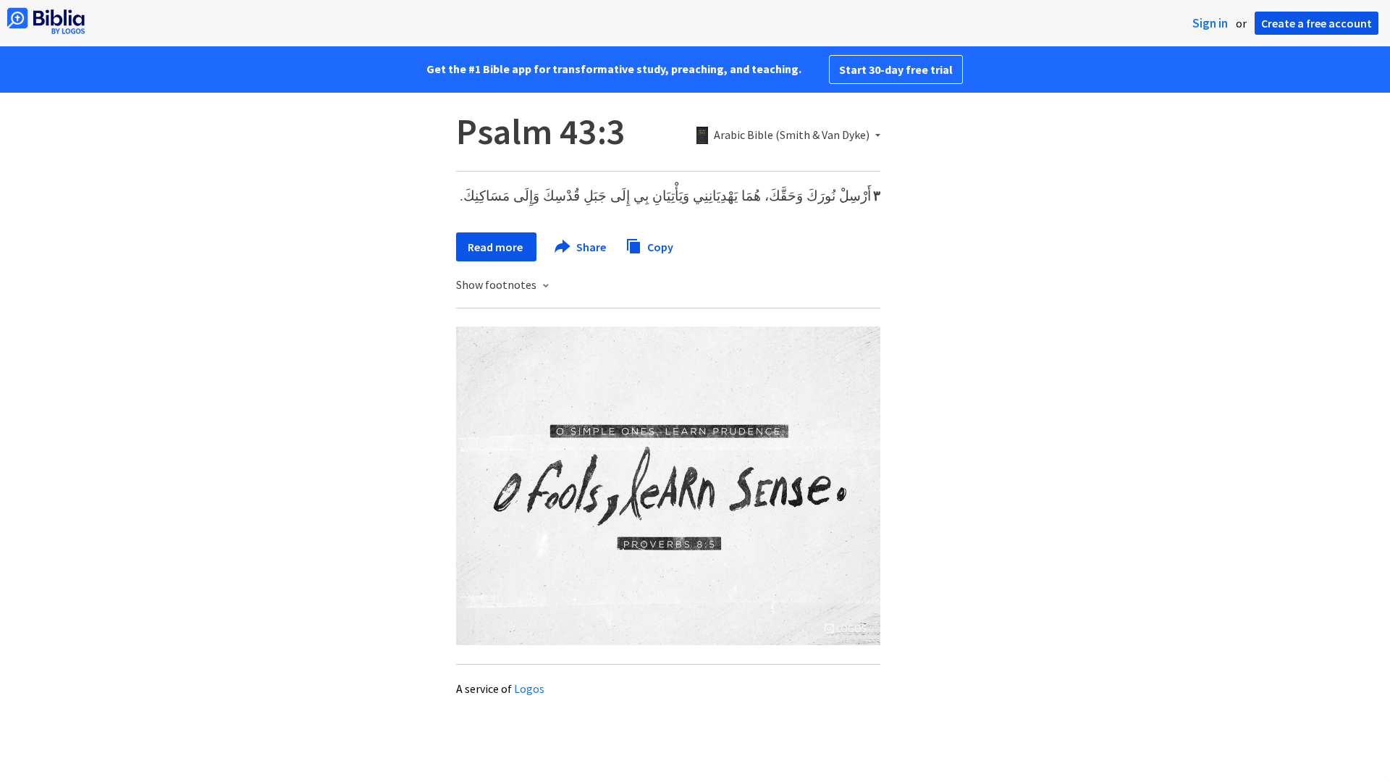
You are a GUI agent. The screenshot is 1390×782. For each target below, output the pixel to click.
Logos (529, 688)
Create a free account (1316, 23)
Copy (659, 246)
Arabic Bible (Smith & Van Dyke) (791, 135)
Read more (496, 247)
